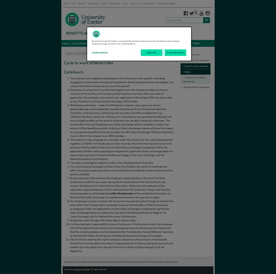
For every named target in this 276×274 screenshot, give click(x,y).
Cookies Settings (100, 52)
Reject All (151, 52)
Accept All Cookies (175, 52)
